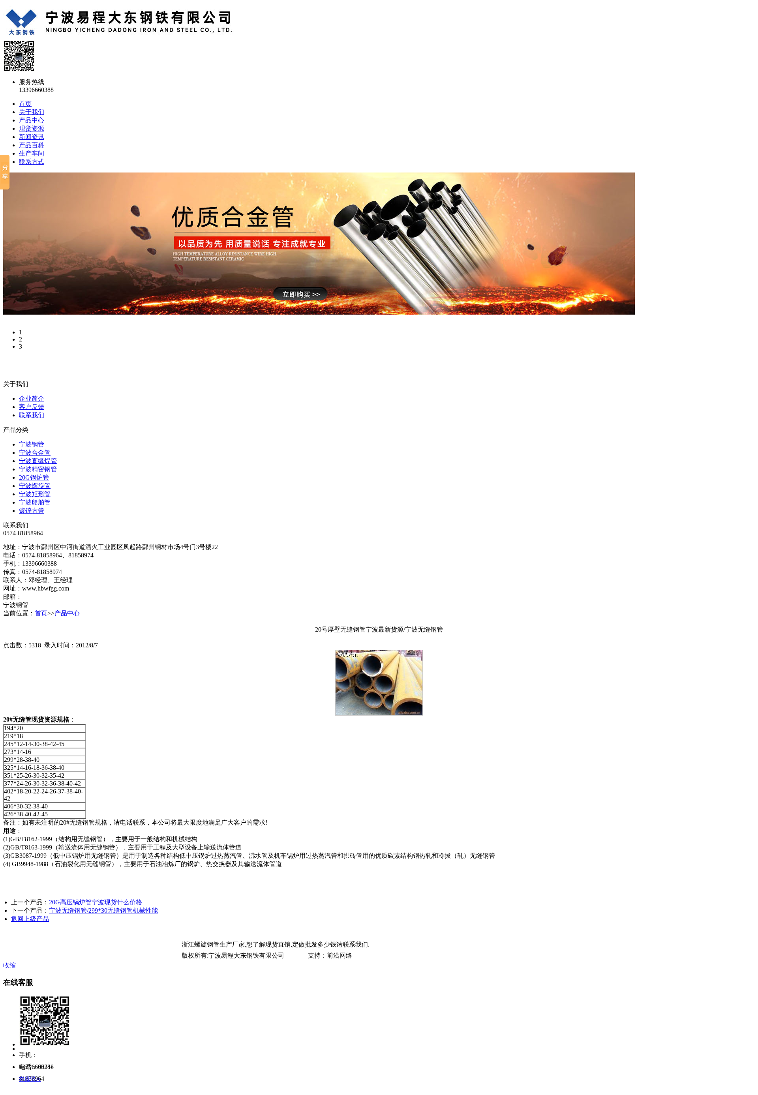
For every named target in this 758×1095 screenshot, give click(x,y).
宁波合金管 (35, 452)
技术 (301, 955)
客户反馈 (31, 406)
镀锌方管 (31, 510)
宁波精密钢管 (38, 469)
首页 (25, 103)
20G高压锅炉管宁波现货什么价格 (95, 902)
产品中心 (31, 120)
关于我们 (31, 112)
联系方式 (31, 161)
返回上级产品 (30, 918)
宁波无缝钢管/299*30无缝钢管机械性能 (103, 910)
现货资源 (31, 128)
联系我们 (31, 415)
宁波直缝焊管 (38, 461)
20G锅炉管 (34, 477)
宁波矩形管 (35, 494)
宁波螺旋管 (35, 485)
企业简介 (31, 398)
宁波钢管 (31, 444)
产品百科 (31, 145)
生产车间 (31, 153)
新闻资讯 (31, 136)
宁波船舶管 (35, 502)
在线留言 (30, 1079)
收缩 (9, 965)
